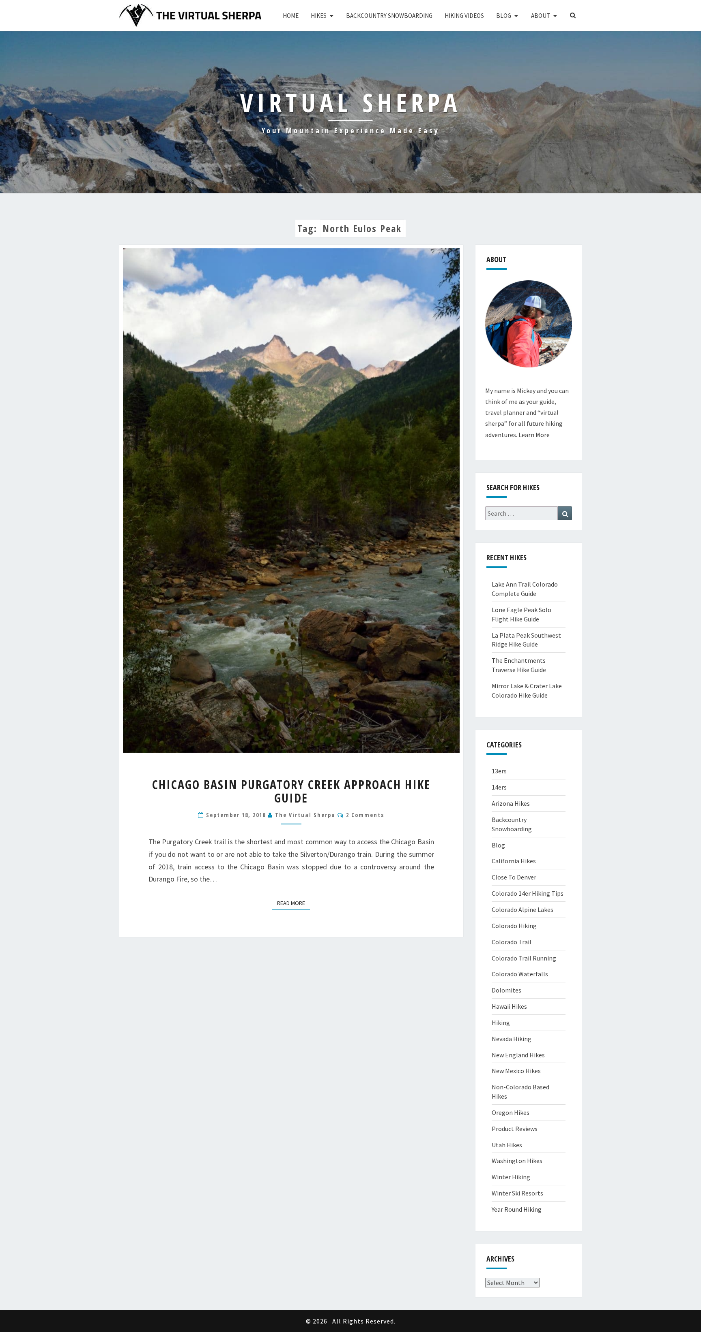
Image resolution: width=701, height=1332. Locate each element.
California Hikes (514, 861)
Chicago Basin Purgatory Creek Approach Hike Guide (291, 791)
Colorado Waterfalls (520, 974)
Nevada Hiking (511, 1039)
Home (291, 15)
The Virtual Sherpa (305, 815)
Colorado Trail (511, 942)
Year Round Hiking (517, 1209)
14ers (499, 787)
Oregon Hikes (510, 1112)
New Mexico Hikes (516, 1071)
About (540, 15)
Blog (503, 15)
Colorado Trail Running (524, 958)
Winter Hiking (511, 1177)
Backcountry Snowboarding (389, 15)
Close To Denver (514, 877)
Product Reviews (515, 1129)
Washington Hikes (517, 1161)
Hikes (319, 15)
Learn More (534, 435)
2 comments (365, 815)
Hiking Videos (464, 15)
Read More (293, 903)
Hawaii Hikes (509, 1006)
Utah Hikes (507, 1145)
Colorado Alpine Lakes (522, 909)
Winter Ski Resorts (517, 1193)
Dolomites (506, 990)
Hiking (501, 1022)
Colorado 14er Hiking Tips (527, 893)
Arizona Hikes (511, 803)
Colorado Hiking (514, 926)
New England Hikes (518, 1055)
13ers (499, 771)
